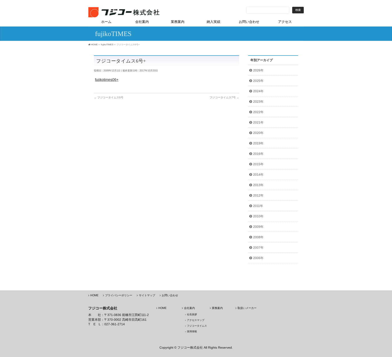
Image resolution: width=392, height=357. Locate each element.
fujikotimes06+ (106, 80)
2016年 (258, 153)
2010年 (258, 216)
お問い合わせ (170, 295)
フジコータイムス (197, 325)
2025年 (258, 81)
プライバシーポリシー (118, 295)
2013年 (258, 185)
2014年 (258, 174)
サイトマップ (147, 295)
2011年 (258, 206)
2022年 (258, 112)
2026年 (258, 70)
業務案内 (217, 308)
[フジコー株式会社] (124, 12)
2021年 (258, 122)
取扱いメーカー (247, 308)
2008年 (258, 237)
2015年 (258, 164)
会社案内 (189, 308)
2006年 (258, 258)
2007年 (258, 247)
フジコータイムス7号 (224, 97)
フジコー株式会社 (190, 347)
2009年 (258, 226)
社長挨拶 (192, 314)
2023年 (258, 101)
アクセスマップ (195, 320)
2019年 (258, 143)
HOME (94, 295)
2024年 (258, 91)
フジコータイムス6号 (108, 97)
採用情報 (192, 331)
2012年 (258, 195)
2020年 (258, 133)
